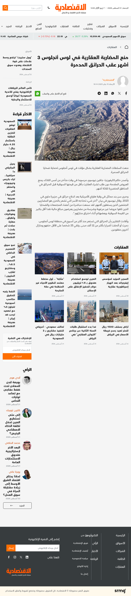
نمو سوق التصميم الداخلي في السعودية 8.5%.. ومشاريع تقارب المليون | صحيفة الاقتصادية (9, 264)
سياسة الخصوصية (80, 558)
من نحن (84, 535)
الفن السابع (38, 26)
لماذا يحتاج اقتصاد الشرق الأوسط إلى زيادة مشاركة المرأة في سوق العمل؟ (11, 485)
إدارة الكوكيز (82, 566)
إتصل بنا (84, 573)
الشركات (100, 26)
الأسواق (112, 26)
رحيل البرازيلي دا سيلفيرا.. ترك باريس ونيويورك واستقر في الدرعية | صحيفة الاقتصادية (9, 183)
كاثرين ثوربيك (13, 410)
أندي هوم (15, 377)
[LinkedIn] (27, 557)
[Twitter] (21, 557)
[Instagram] (14, 557)
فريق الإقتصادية (80, 543)
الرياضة (18, 26)
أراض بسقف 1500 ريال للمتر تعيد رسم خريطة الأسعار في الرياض (115, 330)
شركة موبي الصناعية (36, 36)
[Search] (5, 8)
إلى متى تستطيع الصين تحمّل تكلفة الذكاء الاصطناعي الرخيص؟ (12, 424)
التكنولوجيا (50, 26)
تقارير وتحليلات (88, 26)
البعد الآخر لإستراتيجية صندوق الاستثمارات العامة (12, 455)
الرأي (95, 543)
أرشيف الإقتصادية (80, 550)
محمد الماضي (12, 442)
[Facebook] (8, 557)
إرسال (11, 547)
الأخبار (29, 26)
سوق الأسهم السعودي (114, 36)
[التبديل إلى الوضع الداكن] (48, 8)
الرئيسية (124, 26)
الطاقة (75, 26)
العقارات (64, 26)
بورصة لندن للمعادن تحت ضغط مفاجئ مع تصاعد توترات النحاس (12, 391)
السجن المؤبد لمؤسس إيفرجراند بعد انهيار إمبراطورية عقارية (115, 282)
